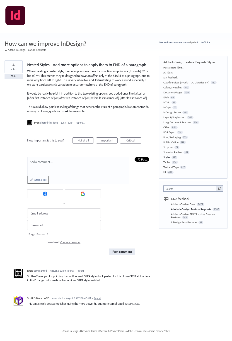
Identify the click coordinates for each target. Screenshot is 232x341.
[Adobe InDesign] (15, 16)
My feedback (170, 77)
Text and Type (171, 167)
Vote (13, 76)
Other (166, 127)
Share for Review (172, 152)
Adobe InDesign (70, 331)
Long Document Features (177, 122)
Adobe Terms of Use (136, 331)
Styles (211, 62)
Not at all (85, 141)
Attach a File (40, 179)
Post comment (122, 252)
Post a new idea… (173, 67)
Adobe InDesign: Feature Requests (184, 62)
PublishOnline (171, 142)
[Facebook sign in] (45, 193)
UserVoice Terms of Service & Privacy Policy (102, 331)
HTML (166, 102)
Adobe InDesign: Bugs (183, 204)
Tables (166, 162)
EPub (166, 97)
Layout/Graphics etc (174, 117)
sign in (192, 42)
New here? (64, 242)
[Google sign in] (83, 193)
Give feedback (180, 199)
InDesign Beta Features (184, 222)
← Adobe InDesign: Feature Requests (25, 49)
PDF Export (169, 132)
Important (109, 141)
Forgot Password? (38, 234)
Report (80, 270)
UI (164, 172)
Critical (133, 141)
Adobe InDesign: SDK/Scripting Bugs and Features (193, 215)
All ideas (168, 72)
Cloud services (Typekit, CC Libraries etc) (186, 82)
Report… (80, 122)
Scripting (168, 147)
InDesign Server (172, 112)
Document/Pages (172, 92)
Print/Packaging (172, 137)
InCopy (167, 107)
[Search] (219, 188)
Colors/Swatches (172, 87)
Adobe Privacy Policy (159, 331)
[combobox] (191, 188)
